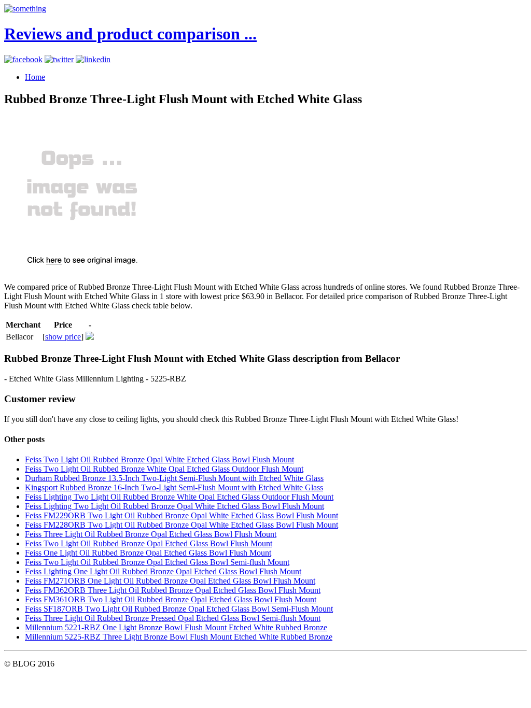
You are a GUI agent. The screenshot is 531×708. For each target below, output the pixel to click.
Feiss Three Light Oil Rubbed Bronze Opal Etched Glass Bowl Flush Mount (150, 534)
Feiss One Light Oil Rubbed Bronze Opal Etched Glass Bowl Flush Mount (148, 552)
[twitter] (59, 59)
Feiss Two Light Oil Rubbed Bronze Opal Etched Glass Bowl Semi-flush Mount (157, 562)
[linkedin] (93, 59)
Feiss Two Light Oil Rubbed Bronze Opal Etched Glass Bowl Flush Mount (148, 543)
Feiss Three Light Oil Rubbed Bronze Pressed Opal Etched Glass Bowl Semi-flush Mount (172, 618)
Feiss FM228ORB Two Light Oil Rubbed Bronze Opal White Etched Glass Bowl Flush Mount (181, 524)
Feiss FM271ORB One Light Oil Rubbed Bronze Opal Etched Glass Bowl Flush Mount (170, 580)
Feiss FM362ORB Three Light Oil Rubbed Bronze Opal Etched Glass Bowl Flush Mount (172, 590)
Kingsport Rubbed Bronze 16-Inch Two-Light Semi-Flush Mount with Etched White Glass (174, 487)
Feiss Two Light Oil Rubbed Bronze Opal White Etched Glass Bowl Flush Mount (159, 459)
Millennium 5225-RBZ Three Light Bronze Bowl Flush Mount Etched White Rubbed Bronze (178, 636)
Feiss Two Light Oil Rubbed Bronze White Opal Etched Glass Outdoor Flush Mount (164, 468)
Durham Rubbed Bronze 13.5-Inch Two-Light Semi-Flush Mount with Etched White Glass (174, 478)
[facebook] (23, 59)
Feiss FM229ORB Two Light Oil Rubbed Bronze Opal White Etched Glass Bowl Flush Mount (181, 515)
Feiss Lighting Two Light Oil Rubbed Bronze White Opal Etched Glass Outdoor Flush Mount (179, 496)
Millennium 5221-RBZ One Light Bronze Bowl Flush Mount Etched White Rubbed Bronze (176, 627)
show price (63, 336)
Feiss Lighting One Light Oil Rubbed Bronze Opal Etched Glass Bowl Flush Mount (163, 571)
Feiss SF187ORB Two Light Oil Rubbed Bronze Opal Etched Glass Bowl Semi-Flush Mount (179, 608)
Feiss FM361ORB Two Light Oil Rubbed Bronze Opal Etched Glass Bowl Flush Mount (170, 599)
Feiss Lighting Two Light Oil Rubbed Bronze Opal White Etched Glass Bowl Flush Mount (174, 506)
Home (35, 77)
